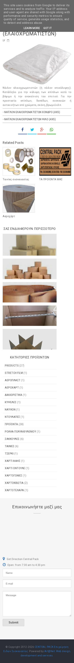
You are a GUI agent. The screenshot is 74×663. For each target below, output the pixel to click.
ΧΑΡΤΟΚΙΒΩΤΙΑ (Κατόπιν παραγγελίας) (23, 264)
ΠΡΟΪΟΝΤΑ (11, 424)
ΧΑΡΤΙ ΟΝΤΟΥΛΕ (15, 468)
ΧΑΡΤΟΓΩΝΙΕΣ (13, 475)
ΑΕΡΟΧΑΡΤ (12, 387)
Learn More (32, 28)
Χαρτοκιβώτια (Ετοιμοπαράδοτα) (19, 240)
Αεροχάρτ (9, 216)
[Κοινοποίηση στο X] (32, 130)
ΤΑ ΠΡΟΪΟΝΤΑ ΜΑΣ (51, 179)
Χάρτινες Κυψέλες (18, 333)
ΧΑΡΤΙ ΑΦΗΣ (12, 460)
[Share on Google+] (41, 130)
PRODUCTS (12, 365)
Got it (47, 28)
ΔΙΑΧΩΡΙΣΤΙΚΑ (13, 394)
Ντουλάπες (13, 310)
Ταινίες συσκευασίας (16, 179)
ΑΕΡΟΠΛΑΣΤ (12, 380)
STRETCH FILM (14, 372)
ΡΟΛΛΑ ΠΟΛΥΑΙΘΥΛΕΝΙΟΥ (20, 431)
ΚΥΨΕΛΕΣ (11, 402)
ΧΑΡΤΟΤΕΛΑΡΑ (14, 490)
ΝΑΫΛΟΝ (10, 409)
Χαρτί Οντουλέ (16, 286)
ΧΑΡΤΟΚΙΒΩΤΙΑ (14, 482)
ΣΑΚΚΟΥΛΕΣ (12, 438)
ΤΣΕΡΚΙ (9, 453)
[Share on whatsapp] (51, 130)
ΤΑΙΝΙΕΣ (9, 446)
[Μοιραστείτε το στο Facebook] (22, 130)
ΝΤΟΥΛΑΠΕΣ (12, 416)
